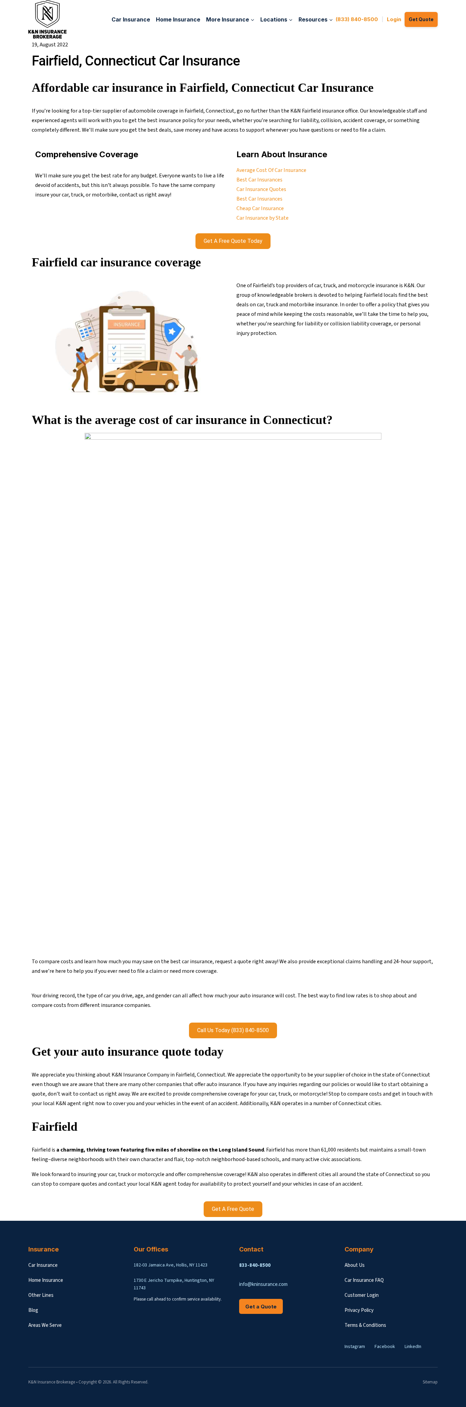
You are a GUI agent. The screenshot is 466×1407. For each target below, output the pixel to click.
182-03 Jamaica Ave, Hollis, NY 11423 (170, 1265)
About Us (355, 1265)
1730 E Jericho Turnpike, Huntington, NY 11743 (174, 1284)
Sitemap (430, 1382)
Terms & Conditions (365, 1325)
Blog (33, 1310)
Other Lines (41, 1295)
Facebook (385, 1346)
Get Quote (421, 19)
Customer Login (362, 1295)
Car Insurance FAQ (364, 1280)
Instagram (355, 1346)
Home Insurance (178, 19)
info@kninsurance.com (263, 1284)
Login (394, 19)
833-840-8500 (255, 1265)
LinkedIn (413, 1346)
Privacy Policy (359, 1310)
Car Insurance (131, 19)
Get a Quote (261, 1306)
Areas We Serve (45, 1325)
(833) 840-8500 (357, 19)
